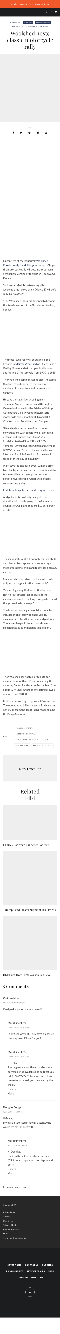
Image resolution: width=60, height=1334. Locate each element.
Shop (5, 1233)
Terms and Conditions (14, 1238)
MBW (46, 740)
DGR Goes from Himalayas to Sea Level (27, 975)
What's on (28, 22)
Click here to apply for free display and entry (28, 490)
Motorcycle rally (43, 745)
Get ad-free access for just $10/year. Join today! (30, 4)
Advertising (9, 1212)
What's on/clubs (43, 22)
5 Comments (31, 26)
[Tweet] (21, 133)
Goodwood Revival (26, 734)
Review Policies (11, 1229)
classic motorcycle (26, 728)
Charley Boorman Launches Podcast (26, 845)
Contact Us (9, 1216)
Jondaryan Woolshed (24, 364)
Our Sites (8, 1221)
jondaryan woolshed (27, 740)
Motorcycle (22, 745)
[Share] (13, 133)
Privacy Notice (10, 1225)
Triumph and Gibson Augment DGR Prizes (29, 910)
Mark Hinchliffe (13, 22)
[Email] (46, 133)
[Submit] (38, 133)
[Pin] (29, 133)
